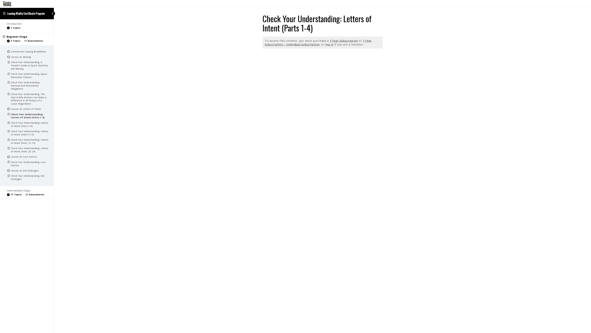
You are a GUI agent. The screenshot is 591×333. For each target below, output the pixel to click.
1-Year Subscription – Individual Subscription (318, 42)
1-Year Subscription (344, 41)
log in (329, 44)
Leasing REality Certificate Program (26, 13)
